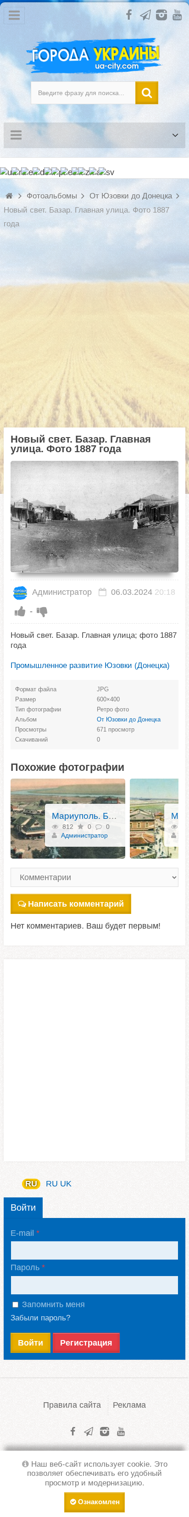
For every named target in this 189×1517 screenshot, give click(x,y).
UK (66, 1183)
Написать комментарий (76, 903)
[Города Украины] (94, 56)
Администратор (61, 592)
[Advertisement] (94, 333)
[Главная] (10, 196)
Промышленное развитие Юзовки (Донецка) (90, 665)
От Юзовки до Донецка (129, 719)
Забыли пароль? (40, 1318)
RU (31, 1183)
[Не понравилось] (42, 611)
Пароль (25, 1267)
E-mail (22, 1233)
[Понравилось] (20, 611)
